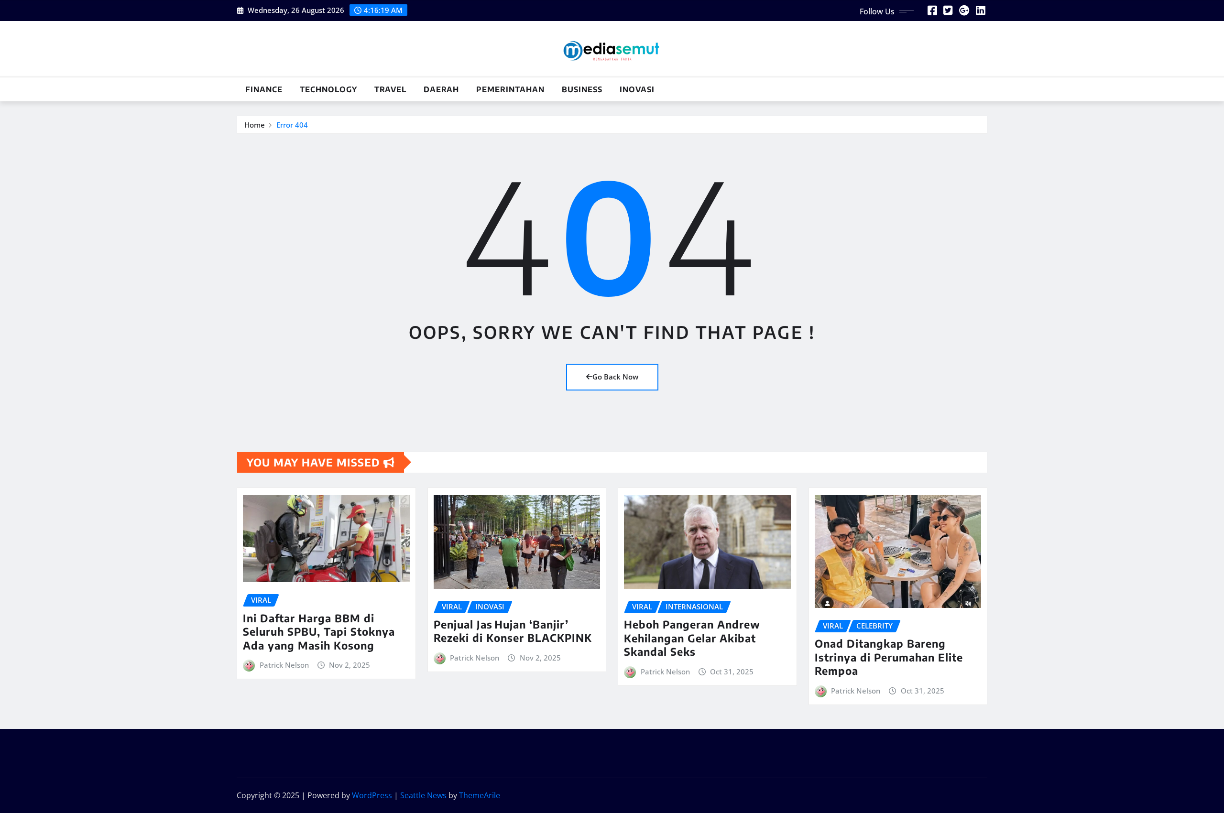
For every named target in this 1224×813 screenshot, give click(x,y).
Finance (264, 89)
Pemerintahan (510, 89)
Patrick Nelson (284, 665)
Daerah (441, 89)
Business (582, 89)
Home (254, 125)
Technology (328, 89)
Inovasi (637, 89)
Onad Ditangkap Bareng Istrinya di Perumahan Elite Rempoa (889, 657)
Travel (390, 89)
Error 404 (292, 125)
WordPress (372, 795)
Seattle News (423, 795)
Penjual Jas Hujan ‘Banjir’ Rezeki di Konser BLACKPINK (513, 631)
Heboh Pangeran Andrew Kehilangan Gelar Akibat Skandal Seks (692, 638)
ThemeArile (479, 795)
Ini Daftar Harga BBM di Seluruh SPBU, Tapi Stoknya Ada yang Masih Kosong (319, 631)
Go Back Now (615, 376)
